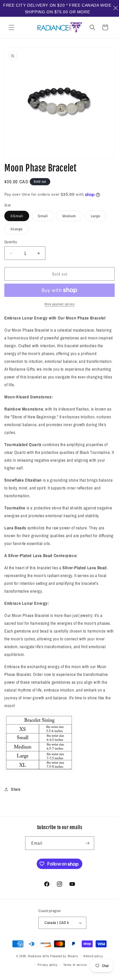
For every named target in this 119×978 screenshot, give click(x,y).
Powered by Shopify (64, 956)
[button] (11, 27)
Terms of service (75, 965)
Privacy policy (48, 965)
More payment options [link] (59, 304)
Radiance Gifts (38, 956)
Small (46, 217)
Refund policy (93, 956)
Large (98, 217)
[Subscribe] (87, 843)
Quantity (10, 241)
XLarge (19, 230)
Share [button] (16, 789)
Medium (72, 217)
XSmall (19, 217)
